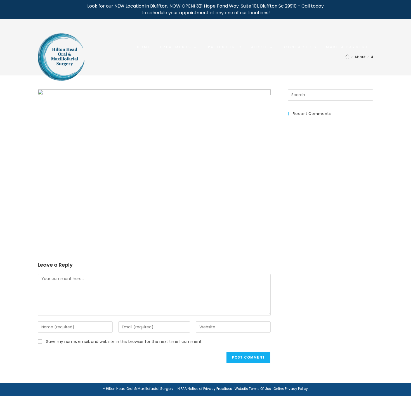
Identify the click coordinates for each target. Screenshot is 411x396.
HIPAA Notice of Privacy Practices (205, 388)
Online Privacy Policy (290, 388)
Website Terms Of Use (253, 388)
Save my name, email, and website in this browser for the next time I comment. (124, 341)
